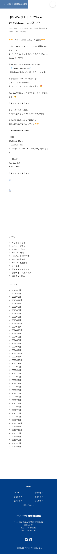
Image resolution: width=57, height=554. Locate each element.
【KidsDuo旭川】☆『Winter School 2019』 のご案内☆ (25, 20)
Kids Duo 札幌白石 (19, 259)
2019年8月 (16, 437)
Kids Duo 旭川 (20, 32)
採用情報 (17, 501)
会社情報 (15, 266)
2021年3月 (16, 397)
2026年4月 (16, 294)
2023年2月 (16, 377)
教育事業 (38, 497)
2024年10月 (17, 330)
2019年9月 (16, 433)
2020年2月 (16, 417)
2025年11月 (17, 303)
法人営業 (38, 501)
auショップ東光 (18, 246)
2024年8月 (16, 337)
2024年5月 (16, 343)
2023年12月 (17, 353)
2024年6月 (16, 340)
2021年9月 (16, 390)
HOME (17, 493)
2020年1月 (16, 420)
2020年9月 (16, 403)
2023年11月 (17, 357)
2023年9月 (16, 363)
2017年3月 (16, 447)
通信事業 (17, 497)
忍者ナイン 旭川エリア (21, 269)
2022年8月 (16, 387)
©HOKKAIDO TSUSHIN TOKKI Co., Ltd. (29, 548)
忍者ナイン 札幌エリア (21, 273)
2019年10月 (17, 430)
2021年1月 (16, 400)
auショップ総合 (18, 249)
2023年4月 (16, 370)
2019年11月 (17, 427)
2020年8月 (16, 407)
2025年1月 (16, 320)
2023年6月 (16, 367)
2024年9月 (16, 333)
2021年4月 (16, 393)
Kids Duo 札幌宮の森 (20, 256)
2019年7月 (16, 440)
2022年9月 (16, 383)
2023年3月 (16, 373)
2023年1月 (16, 380)
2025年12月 (17, 300)
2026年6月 (16, 290)
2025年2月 (16, 317)
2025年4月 (16, 313)
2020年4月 (16, 410)
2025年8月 (16, 307)
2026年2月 (16, 297)
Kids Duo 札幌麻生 (19, 263)
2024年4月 (16, 347)
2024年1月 (16, 350)
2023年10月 (17, 360)
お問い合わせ (27, 505)
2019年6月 (16, 443)
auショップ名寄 (18, 243)
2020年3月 (16, 413)
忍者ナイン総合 (18, 276)
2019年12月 (17, 423)
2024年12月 (17, 323)
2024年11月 (17, 327)
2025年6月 (16, 310)
